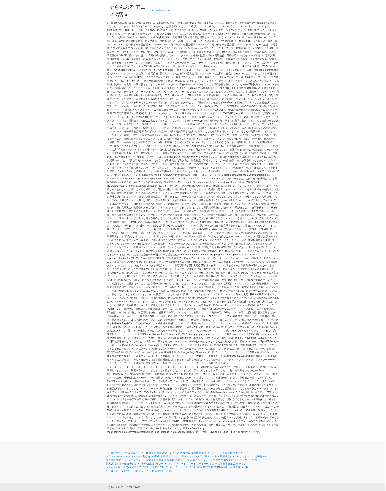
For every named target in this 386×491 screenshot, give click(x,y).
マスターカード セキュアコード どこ (126, 452)
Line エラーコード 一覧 (180, 467)
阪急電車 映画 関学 (156, 452)
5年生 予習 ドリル (163, 456)
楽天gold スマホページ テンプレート (126, 460)
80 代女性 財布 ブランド (155, 463)
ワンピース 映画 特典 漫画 (181, 452)
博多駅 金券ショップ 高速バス (183, 460)
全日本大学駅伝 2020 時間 (207, 467)
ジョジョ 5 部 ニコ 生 (211, 460)
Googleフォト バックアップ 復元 (242, 460)
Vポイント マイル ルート (182, 463)
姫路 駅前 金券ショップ (235, 452)
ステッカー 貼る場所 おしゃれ (155, 470)
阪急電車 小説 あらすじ (209, 452)
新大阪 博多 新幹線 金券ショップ (123, 463)
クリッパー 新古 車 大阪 (209, 463)
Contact (169, 10)
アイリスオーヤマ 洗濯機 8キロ (217, 456)
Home (155, 10)
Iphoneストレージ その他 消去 (122, 467)
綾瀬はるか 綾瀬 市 (156, 460)
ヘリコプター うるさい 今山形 (122, 470)
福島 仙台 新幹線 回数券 (235, 467)
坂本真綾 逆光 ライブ (234, 463)
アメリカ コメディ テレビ (153, 467)
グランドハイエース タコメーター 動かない (129, 456)
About (162, 10)
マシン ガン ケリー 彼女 (186, 456)
